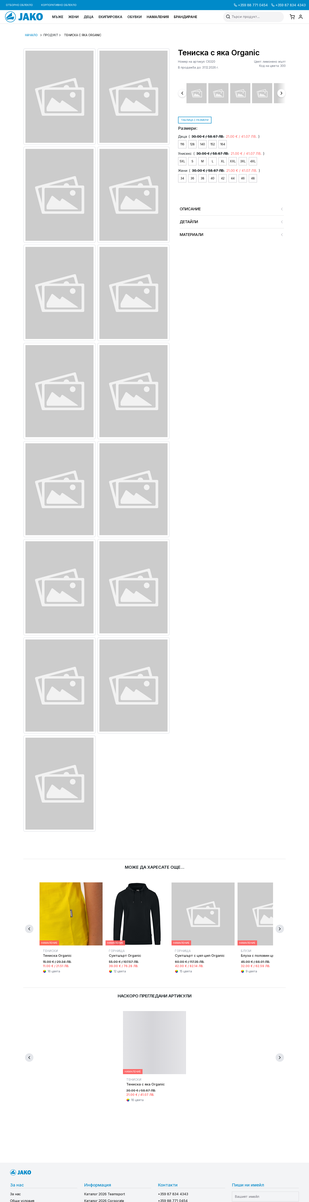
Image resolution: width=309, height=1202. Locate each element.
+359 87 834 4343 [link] (290, 5)
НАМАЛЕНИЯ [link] (158, 17)
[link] (26, 16)
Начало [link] (31, 35)
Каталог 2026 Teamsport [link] (104, 1194)
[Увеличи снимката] (59, 96)
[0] (292, 16)
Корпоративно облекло (59, 5)
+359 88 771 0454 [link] (253, 5)
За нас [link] (15, 1194)
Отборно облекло (19, 5)
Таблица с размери (195, 120)
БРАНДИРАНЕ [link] (185, 17)
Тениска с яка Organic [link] (82, 35)
